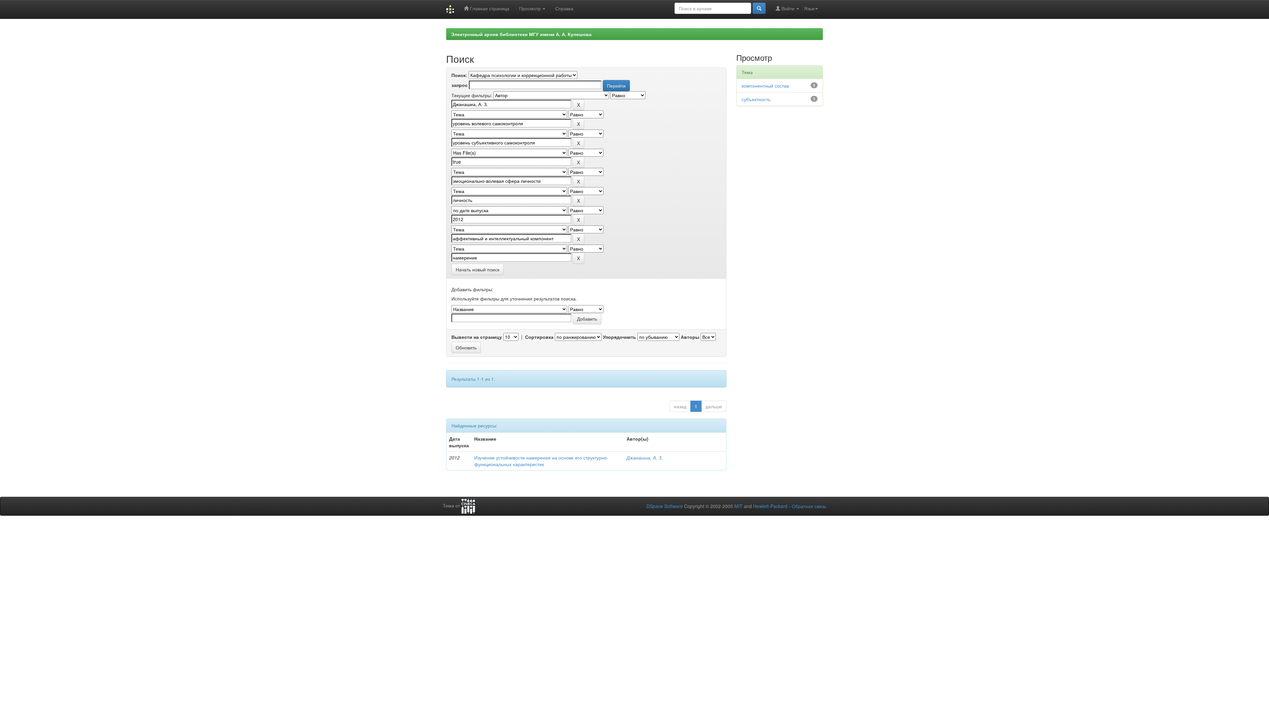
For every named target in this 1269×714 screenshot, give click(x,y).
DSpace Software (664, 506)
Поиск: (459, 75)
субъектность (756, 99)
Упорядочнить (619, 337)
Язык (809, 8)
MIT (738, 506)
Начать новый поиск (477, 269)
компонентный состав (765, 85)
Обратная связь (809, 506)
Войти (788, 8)
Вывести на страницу (476, 337)
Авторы (690, 337)
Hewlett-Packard (770, 506)
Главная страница (489, 8)
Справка (564, 8)
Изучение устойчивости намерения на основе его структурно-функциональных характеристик (541, 460)
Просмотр (530, 8)
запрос (459, 85)
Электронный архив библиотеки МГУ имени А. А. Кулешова (521, 34)
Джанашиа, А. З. (645, 457)
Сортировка (539, 337)
